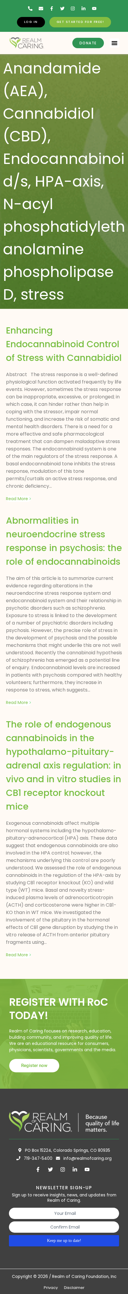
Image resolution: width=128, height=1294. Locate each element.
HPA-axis (68, 181)
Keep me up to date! (64, 1240)
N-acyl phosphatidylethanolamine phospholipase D (64, 249)
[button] (114, 43)
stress (42, 294)
